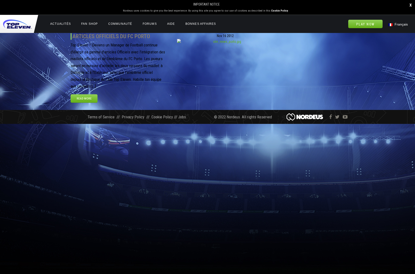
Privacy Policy (133, 117)
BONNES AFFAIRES (200, 23)
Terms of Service (101, 117)
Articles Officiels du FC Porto (111, 36)
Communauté (120, 23)
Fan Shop (89, 23)
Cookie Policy (279, 10)
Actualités (60, 23)
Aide (171, 23)
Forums (150, 23)
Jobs (182, 117)
